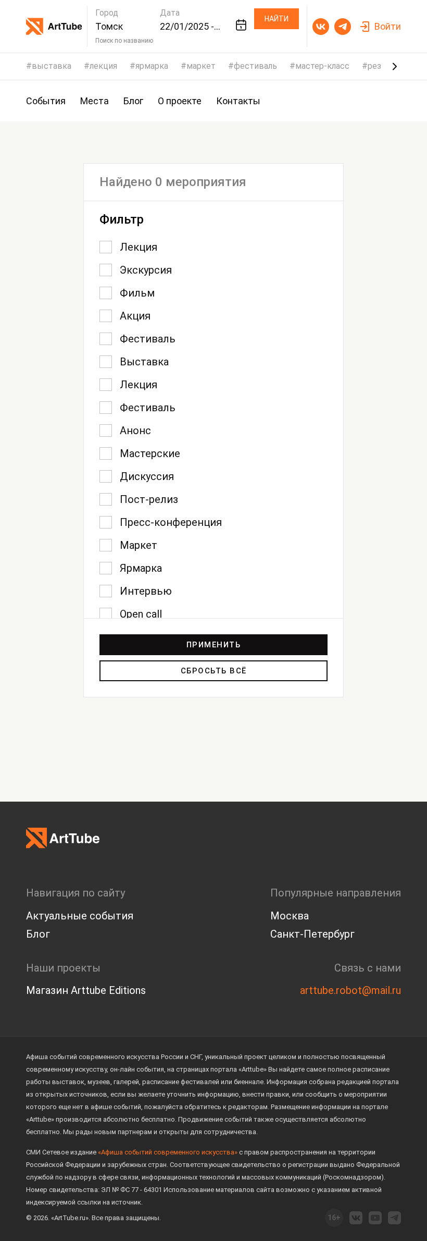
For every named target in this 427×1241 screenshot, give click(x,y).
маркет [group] (201, 66)
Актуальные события (79, 916)
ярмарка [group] (151, 66)
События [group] (46, 100)
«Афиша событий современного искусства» (167, 1152)
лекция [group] (103, 66)
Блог (38, 934)
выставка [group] (51, 66)
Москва (289, 916)
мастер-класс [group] (322, 66)
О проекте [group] (180, 100)
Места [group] (94, 100)
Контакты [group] (238, 100)
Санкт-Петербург (312, 934)
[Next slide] (394, 66)
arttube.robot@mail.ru (350, 990)
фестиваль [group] (255, 66)
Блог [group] (133, 100)
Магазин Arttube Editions (86, 990)
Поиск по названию (124, 40)
